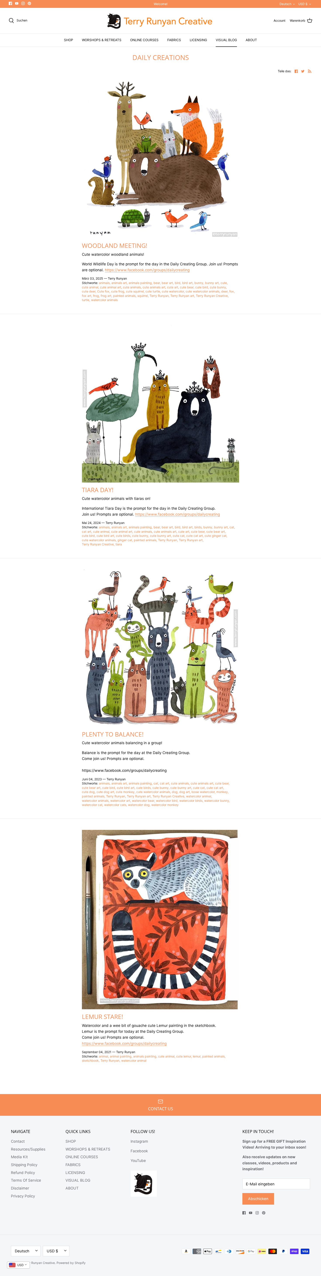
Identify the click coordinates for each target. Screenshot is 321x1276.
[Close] (200, 604)
